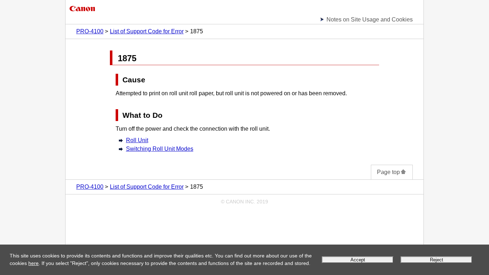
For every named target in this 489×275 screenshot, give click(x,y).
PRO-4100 (89, 31)
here (33, 263)
